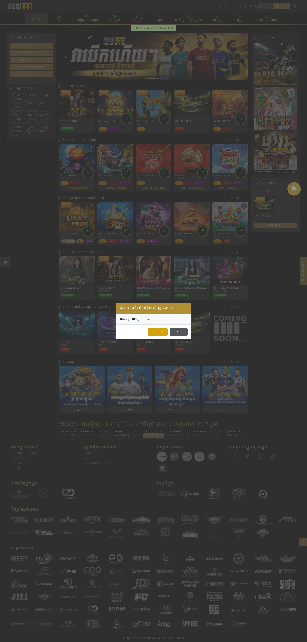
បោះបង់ (179, 332)
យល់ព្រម (158, 332)
